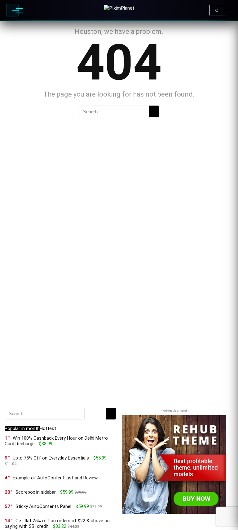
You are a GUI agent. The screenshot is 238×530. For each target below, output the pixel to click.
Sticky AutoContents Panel (43, 506)
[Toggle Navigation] (12, 10)
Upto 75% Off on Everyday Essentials (51, 458)
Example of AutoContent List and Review (55, 478)
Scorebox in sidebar (35, 492)
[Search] (154, 111)
